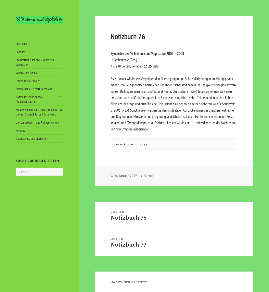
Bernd (148, 176)
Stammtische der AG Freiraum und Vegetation (35, 62)
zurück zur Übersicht (133, 144)
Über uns (20, 52)
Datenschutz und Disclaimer (31, 138)
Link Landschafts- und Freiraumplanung (37, 122)
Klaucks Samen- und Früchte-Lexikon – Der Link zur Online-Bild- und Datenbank (39, 112)
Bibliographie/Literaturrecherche (34, 89)
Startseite (21, 44)
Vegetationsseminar (27, 73)
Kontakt (20, 130)
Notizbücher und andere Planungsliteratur (29, 99)
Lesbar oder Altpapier (28, 81)
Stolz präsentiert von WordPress (129, 282)
